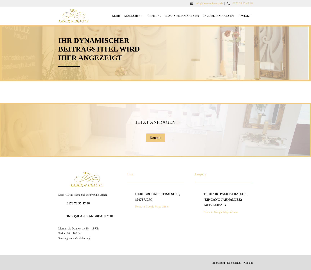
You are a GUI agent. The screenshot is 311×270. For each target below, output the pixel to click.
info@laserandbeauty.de (209, 3)
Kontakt (244, 15)
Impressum (218, 262)
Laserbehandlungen (218, 15)
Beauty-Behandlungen (182, 15)
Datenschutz (234, 262)
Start (116, 15)
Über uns (154, 15)
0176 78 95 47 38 (243, 3)
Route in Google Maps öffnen (152, 206)
